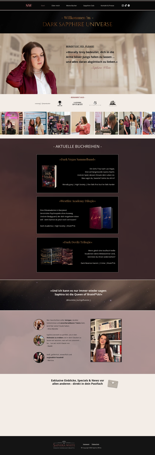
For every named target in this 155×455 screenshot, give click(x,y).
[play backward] (2, 123)
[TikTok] (125, 5)
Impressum (86, 444)
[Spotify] (128, 5)
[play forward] (153, 123)
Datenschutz (95, 444)
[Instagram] (122, 5)
